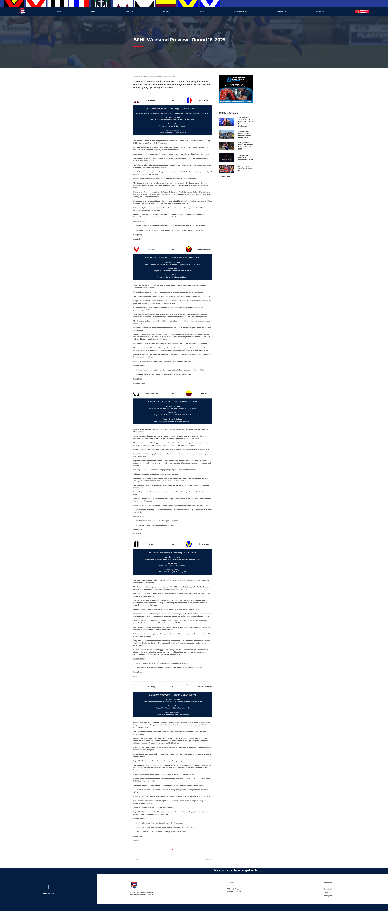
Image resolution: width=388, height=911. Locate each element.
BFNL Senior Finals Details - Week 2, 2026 (245, 147)
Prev (137, 859)
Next (207, 859)
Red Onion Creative (146, 894)
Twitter (327, 892)
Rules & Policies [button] (240, 11)
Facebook (328, 889)
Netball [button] (166, 11)
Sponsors (320, 11)
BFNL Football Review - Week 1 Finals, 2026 (244, 135)
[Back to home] (22, 11)
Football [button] (129, 11)
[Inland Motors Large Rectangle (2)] (236, 89)
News (93, 11)
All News (222, 176)
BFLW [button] (202, 11)
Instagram (328, 896)
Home (59, 11)
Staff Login (46, 893)
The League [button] (281, 11)
